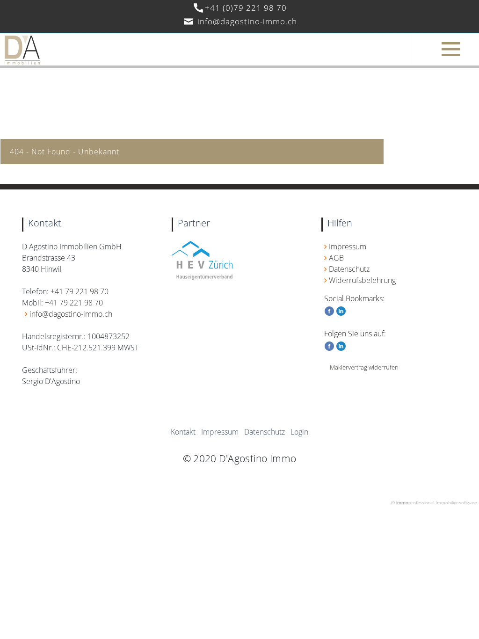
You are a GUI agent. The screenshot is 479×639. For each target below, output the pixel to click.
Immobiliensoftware (456, 502)
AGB (336, 258)
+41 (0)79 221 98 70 (246, 7)
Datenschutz (349, 269)
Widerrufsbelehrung (362, 280)
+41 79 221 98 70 (80, 291)
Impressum (347, 246)
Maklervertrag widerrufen (364, 367)
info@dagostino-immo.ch (247, 21)
